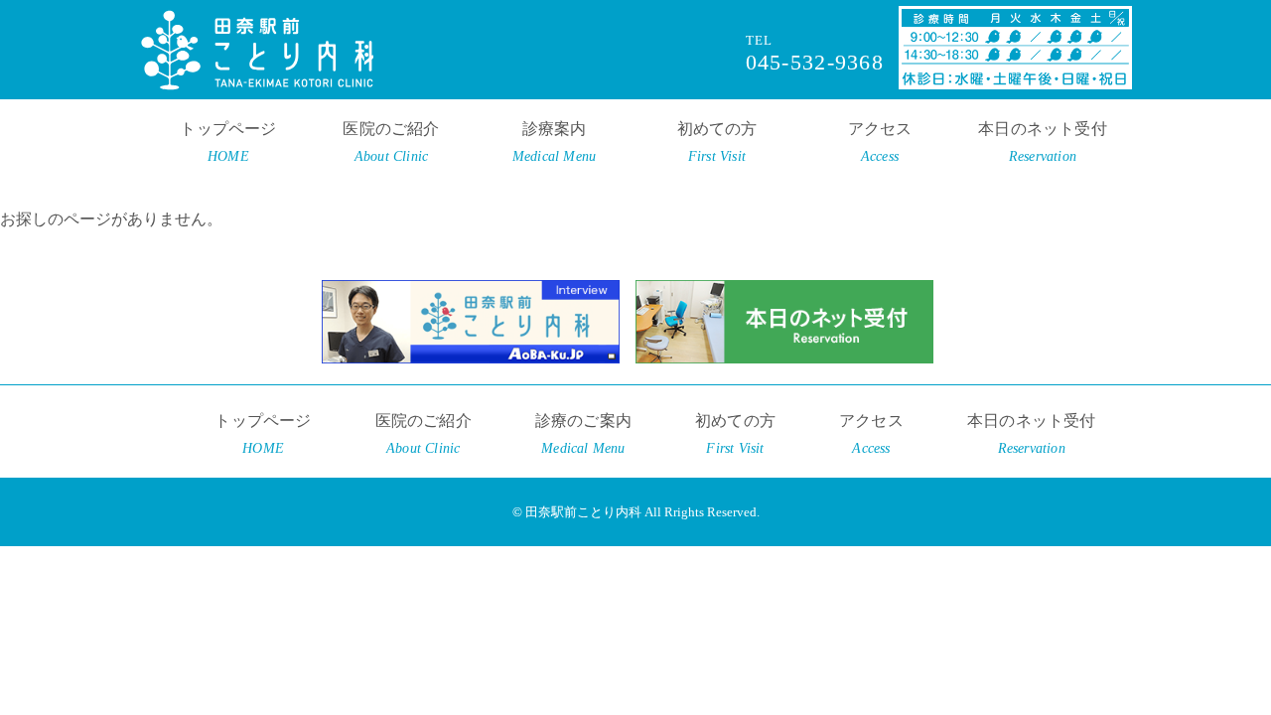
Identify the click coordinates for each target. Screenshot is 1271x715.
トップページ (228, 142)
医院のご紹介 (391, 142)
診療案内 (554, 142)
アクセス (880, 142)
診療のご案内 (583, 434)
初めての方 (717, 142)
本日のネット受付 (1042, 142)
